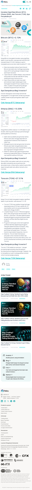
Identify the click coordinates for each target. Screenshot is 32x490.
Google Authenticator (6, 427)
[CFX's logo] (25, 456)
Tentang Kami (4, 433)
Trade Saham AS (5, 409)
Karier (2, 434)
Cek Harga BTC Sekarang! (13, 102)
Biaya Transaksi (5, 420)
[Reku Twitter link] (8, 401)
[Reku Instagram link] (5, 401)
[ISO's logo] (18, 456)
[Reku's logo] (4, 2)
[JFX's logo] (5, 464)
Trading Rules (4, 418)
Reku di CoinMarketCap (7, 436)
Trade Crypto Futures (6, 411)
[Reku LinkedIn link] (2, 401)
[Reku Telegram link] (11, 401)
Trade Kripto (4, 407)
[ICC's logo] (7, 460)
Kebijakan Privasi (5, 440)
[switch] (24, 2)
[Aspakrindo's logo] (17, 471)
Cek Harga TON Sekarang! (13, 258)
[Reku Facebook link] (14, 401)
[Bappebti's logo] (4, 456)
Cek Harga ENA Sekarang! (13, 172)
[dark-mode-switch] (28, 2)
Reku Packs (4, 413)
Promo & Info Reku (5, 426)
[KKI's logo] (18, 460)
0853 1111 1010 (11, 449)
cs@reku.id (6, 394)
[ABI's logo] (6, 471)
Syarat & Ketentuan (6, 438)
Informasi (3, 422)
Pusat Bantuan (4, 424)
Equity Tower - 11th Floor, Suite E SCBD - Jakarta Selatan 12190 (11, 397)
